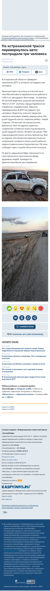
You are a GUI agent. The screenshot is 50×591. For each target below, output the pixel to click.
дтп (24, 334)
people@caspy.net (20, 454)
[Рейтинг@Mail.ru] (31, 581)
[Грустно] (34, 308)
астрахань (17, 334)
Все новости (7, 499)
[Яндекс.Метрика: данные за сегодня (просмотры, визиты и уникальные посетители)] (20, 581)
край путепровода (35, 334)
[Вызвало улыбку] (15, 308)
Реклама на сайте (8, 457)
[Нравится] (9, 308)
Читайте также (10, 342)
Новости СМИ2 (8, 407)
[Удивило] (28, 308)
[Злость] (40, 308)
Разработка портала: (23, 586)
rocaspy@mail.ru (12, 460)
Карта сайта (7, 496)
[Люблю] (21, 308)
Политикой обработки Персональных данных (17, 38)
